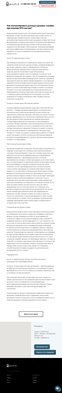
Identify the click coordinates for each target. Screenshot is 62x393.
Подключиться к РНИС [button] (47, 5)
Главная (8, 377)
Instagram (35, 380)
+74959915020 (44, 331)
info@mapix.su (45, 337)
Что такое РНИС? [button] (35, 6)
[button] (42, 346)
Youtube (34, 382)
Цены (8, 380)
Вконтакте (35, 377)
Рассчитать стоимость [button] (47, 2)
